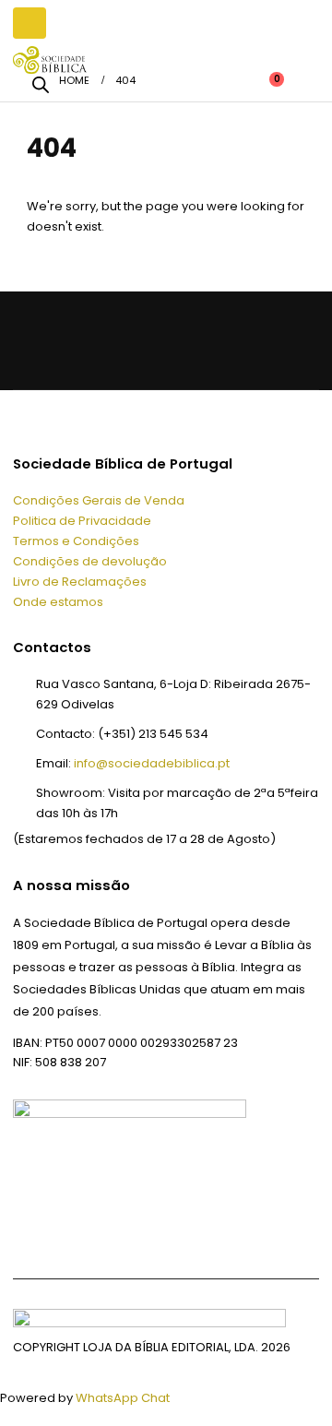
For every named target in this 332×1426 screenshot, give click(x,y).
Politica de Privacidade (82, 520)
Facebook (30, 340)
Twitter (76, 340)
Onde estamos (58, 602)
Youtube (122, 340)
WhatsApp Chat (123, 1398)
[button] (29, 23)
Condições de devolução (90, 561)
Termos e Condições (76, 541)
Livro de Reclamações (80, 581)
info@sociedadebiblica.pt (152, 763)
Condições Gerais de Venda (98, 500)
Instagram (167, 340)
